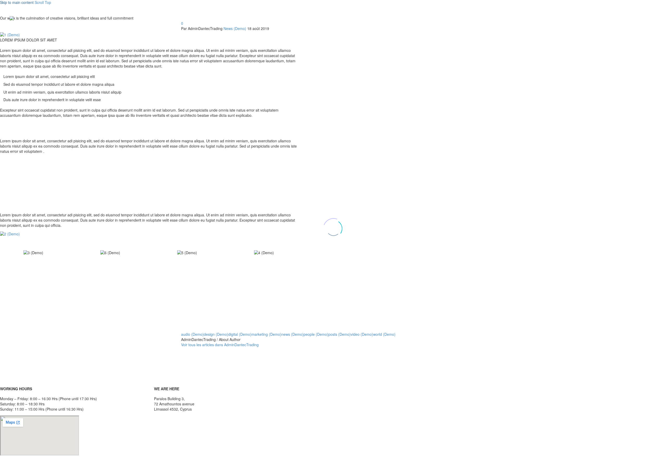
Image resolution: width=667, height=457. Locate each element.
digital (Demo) (239, 334)
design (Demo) (216, 334)
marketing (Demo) (266, 334)
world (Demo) (384, 334)
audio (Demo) (192, 334)
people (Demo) (316, 334)
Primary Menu (652, 18)
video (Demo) (362, 334)
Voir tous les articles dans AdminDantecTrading (220, 344)
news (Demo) (292, 334)
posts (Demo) (339, 334)
